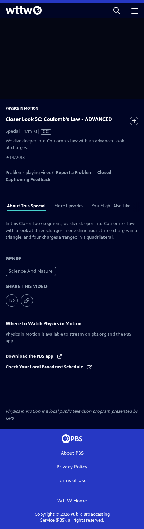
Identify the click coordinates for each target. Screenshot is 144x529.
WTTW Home (72, 501)
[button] (117, 10)
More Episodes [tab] (68, 206)
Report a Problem (74, 172)
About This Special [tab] (26, 206)
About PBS (72, 453)
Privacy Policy (72, 467)
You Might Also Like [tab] (111, 206)
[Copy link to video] (27, 300)
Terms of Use (72, 480)
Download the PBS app (30, 356)
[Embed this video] (12, 300)
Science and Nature (31, 271)
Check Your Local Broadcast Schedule (45, 367)
